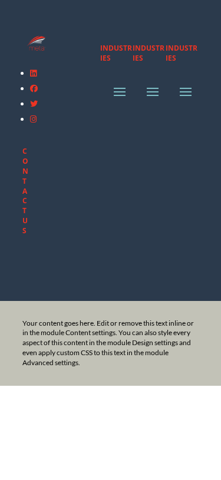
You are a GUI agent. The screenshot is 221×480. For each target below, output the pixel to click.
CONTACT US (25, 190)
